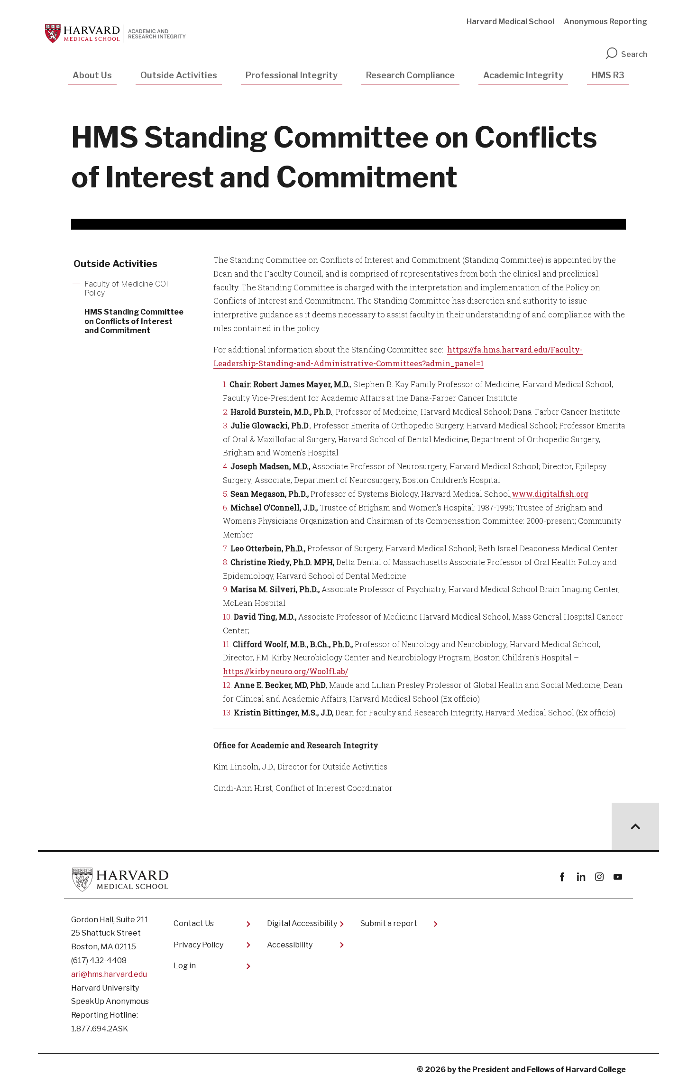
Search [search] (634, 54)
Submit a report (388, 923)
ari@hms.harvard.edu (109, 974)
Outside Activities (178, 75)
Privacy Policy (198, 944)
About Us (92, 75)
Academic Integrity (523, 75)
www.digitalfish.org (550, 494)
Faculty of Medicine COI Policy (126, 288)
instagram (599, 877)
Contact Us (194, 923)
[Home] (119, 33)
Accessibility (289, 944)
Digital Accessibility (302, 923)
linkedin (580, 877)
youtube (617, 877)
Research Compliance (410, 75)
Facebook (562, 877)
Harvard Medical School (510, 21)
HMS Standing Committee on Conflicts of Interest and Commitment (133, 320)
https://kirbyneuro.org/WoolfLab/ (285, 671)
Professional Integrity (292, 75)
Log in (185, 965)
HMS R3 (608, 75)
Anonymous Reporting (605, 21)
